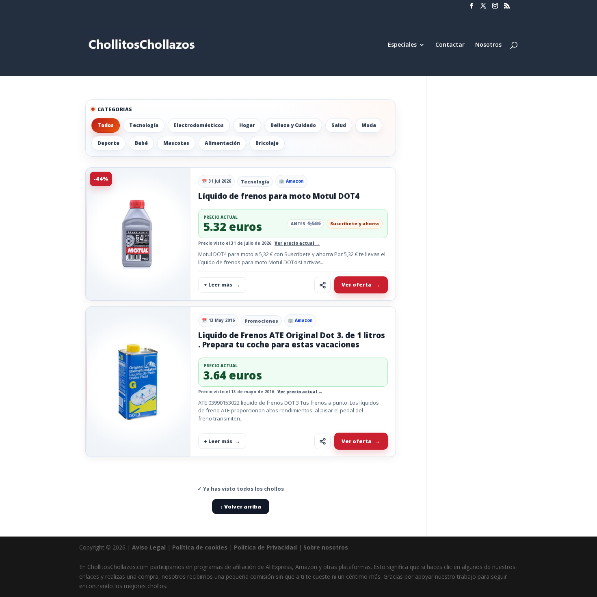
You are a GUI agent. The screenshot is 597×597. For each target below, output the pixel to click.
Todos (105, 125)
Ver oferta (357, 284)
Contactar (450, 45)
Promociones (261, 321)
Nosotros (488, 45)
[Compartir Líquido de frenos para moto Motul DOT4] (322, 285)
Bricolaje (267, 143)
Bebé (141, 143)
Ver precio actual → (297, 243)
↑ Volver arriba (240, 506)
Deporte (108, 143)
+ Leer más (218, 284)
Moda (368, 125)
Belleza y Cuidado (293, 125)
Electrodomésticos (199, 125)
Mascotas (176, 143)
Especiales (402, 45)
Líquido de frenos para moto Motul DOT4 (278, 196)
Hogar (247, 125)
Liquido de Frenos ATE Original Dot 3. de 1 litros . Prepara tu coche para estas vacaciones (291, 340)
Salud (338, 125)
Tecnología (143, 125)
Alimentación (222, 143)
